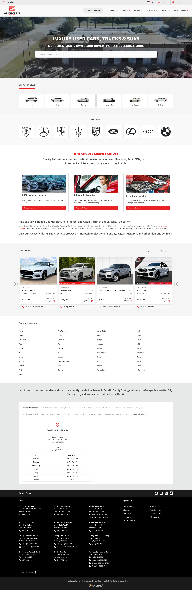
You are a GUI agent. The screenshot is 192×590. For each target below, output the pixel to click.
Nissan (139, 361)
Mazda (139, 357)
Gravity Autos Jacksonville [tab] (144, 408)
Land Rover (140, 352)
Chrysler (61, 339)
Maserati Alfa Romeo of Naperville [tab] (116, 414)
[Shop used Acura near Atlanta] (61, 132)
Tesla (21, 370)
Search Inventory (94, 10)
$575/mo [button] (88, 299)
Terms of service (129, 520)
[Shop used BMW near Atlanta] (165, 132)
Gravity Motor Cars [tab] (95, 414)
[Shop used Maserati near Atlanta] (78, 132)
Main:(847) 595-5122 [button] (99, 514)
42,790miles (50, 293)
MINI (99, 361)
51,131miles (127, 293)
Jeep (20, 352)
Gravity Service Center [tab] (68, 408)
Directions (127, 517)
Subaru (139, 365)
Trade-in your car (156, 510)
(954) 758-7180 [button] (62, 530)
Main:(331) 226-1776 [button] (99, 560)
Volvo (21, 374)
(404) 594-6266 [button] (97, 530)
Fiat (20, 344)
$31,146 (26, 299)
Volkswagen (141, 370)
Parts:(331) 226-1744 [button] (99, 566)
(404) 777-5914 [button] (62, 560)
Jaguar (139, 348)
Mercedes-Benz (63, 361)
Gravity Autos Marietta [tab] (124, 408)
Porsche (22, 365)
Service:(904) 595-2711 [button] (30, 547)
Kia (59, 352)
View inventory (128, 506)
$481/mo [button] (127, 299)
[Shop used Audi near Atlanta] (148, 132)
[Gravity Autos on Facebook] (155, 493)
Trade (175, 10)
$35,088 (64, 299)
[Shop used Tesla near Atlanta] (26, 132)
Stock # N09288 (141, 287)
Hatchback (135, 105)
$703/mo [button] (165, 299)
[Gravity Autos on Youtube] (160, 493)
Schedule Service (134, 208)
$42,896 (141, 299)
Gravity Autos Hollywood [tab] (104, 408)
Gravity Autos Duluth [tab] (86, 408)
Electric (83, 105)
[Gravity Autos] (12, 10)
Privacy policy (154, 517)
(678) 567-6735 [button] (27, 530)
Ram (59, 365)
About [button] (183, 10)
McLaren (22, 361)
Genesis (100, 344)
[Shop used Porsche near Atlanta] (96, 132)
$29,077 (103, 299)
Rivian (99, 365)
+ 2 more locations (139, 414)
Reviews (153, 506)
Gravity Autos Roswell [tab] (30, 414)
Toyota (60, 370)
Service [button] (164, 10)
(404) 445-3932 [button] (97, 544)
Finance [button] (137, 10)
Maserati (100, 357)
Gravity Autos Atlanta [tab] (30, 408)
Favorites (164, 2)
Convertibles (108, 105)
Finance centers (129, 513)
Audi (138, 331)
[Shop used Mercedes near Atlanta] (43, 132)
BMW (60, 335)
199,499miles (88, 293)
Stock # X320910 (65, 287)
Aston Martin (101, 331)
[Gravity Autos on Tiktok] (170, 493)
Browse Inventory (30, 208)
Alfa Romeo (62, 331)
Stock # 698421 (103, 287)
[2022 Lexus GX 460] (77, 270)
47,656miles (165, 293)
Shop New (149, 251)
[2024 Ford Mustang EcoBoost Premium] (38, 270)
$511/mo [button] (50, 299)
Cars (57, 105)
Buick (99, 335)
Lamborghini (101, 352)
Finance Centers (81, 208)
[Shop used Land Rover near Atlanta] (113, 132)
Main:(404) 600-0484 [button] (64, 544)
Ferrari (139, 339)
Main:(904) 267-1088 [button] (29, 544)
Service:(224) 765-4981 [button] (100, 517)
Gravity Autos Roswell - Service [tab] (74, 414)
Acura (21, 331)
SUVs (31, 105)
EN (152, 2)
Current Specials (152, 10)
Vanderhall (101, 370)
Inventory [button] (124, 10)
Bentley (21, 335)
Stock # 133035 (26, 287)
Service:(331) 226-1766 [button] (100, 563)
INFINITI (100, 348)
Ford (59, 344)
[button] (10, 2)
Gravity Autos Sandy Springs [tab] (51, 414)
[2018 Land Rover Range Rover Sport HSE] (115, 270)
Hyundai (61, 348)
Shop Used (164, 251)
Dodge (99, 339)
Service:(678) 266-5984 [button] (65, 547)
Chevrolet (22, 339)
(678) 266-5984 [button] (27, 560)
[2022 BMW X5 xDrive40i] (153, 270)
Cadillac (139, 335)
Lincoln (60, 357)
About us (126, 510)
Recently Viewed (181, 2)
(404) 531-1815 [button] (27, 514)
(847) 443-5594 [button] (62, 514)
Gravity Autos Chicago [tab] (49, 408)
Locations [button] (110, 10)
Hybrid (160, 105)
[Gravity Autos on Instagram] (165, 493)
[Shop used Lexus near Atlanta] (131, 132)
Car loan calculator (156, 513)
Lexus (21, 357)
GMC (138, 344)
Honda (21, 348)
